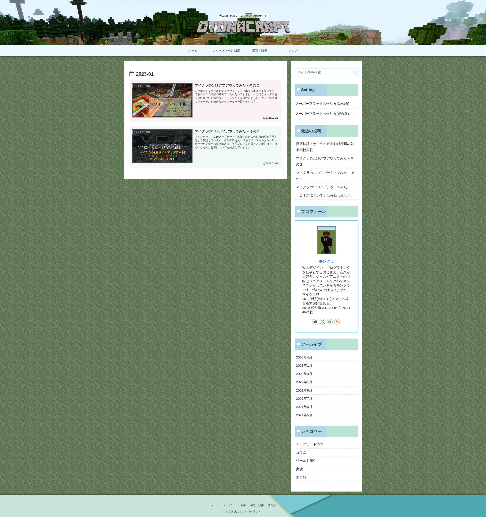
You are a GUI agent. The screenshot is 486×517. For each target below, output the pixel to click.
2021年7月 (304, 398)
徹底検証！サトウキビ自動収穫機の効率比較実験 (325, 147)
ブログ (272, 505)
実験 (299, 469)
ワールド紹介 (306, 461)
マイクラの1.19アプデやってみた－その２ (325, 161)
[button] (354, 72)
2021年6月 (304, 407)
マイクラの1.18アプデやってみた (321, 187)
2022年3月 (304, 374)
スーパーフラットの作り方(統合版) (322, 114)
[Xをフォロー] (322, 321)
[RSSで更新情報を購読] (337, 321)
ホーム (215, 505)
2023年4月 (304, 357)
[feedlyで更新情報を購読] (330, 321)
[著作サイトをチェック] (315, 321)
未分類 (301, 477)
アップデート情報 (309, 444)
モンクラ (326, 261)
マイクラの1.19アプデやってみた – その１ (325, 176)
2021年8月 (304, 390)
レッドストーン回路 (234, 505)
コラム (301, 452)
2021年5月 (304, 415)
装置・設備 (257, 505)
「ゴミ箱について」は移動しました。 (325, 195)
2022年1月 (304, 382)
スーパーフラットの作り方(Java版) (322, 103)
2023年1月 (304, 365)
